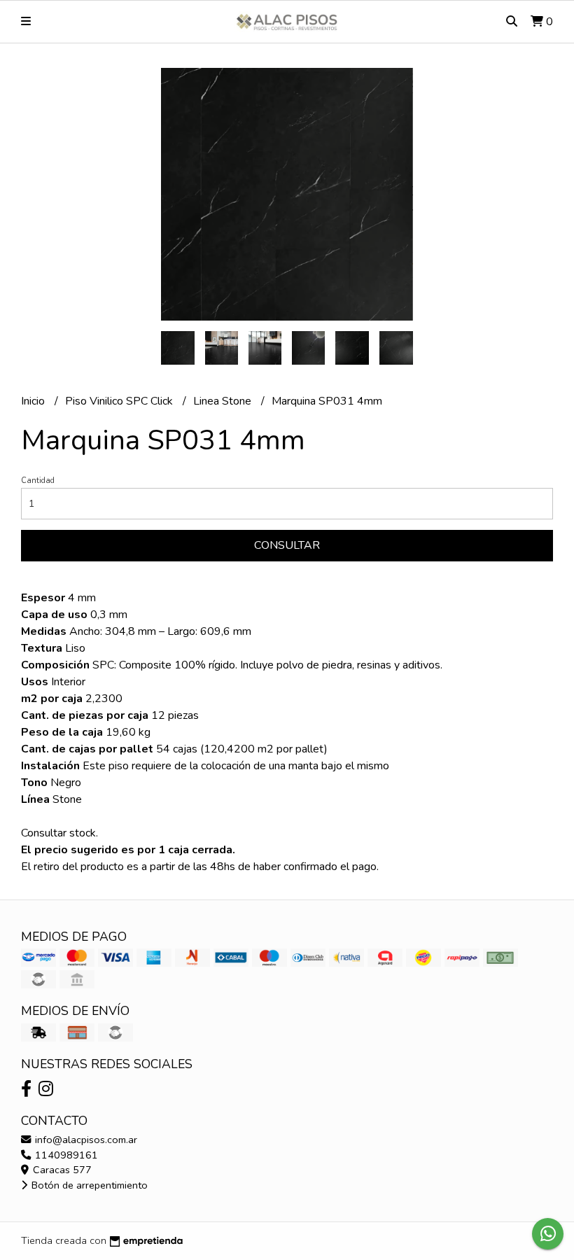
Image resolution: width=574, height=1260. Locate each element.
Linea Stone (223, 401)
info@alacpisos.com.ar (84, 1140)
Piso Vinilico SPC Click (120, 401)
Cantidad (38, 480)
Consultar (287, 545)
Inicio (34, 401)
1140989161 (65, 1155)
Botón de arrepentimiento (88, 1185)
